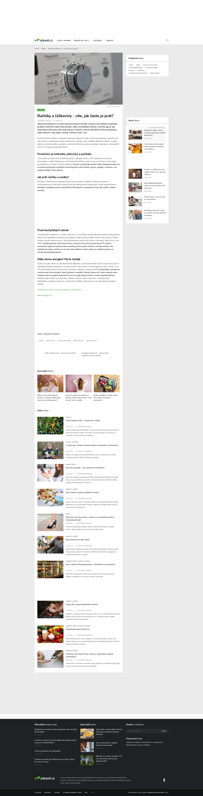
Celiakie (132, 70)
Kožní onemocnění (64, 341)
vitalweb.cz (130, 742)
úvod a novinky (64, 41)
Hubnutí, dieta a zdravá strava (78, 561)
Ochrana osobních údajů (72, 793)
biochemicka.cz (147, 742)
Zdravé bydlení (91, 341)
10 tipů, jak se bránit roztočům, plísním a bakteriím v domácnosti (92, 445)
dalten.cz (147, 745)
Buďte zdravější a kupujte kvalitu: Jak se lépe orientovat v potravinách (106, 397)
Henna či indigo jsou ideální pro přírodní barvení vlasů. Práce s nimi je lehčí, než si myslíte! (78, 397)
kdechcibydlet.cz (131, 745)
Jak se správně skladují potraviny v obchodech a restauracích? (90, 564)
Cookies (57, 793)
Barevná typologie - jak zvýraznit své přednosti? (85, 467)
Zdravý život (50, 341)
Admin (92, 793)
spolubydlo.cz (158, 742)
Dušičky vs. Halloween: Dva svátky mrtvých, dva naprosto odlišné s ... (155, 172)
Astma (131, 65)
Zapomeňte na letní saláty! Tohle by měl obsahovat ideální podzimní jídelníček (109, 731)
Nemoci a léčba (72, 489)
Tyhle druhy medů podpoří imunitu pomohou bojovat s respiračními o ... (154, 146)
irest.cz (141, 745)
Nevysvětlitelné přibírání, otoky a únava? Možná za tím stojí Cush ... (154, 185)
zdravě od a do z (81, 41)
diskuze (109, 41)
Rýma (138, 65)
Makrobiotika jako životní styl (78, 629)
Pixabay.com (47, 295)
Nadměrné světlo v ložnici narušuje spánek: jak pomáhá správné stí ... (154, 132)
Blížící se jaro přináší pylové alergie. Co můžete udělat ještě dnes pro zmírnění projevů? (48, 397)
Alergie (43, 49)
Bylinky (69, 417)
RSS (86, 793)
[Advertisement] (101, 18)
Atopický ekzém (152, 68)
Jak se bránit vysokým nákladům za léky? (82, 492)
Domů (37, 49)
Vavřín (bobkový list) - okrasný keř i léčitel (83, 420)
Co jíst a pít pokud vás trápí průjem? (48, 751)
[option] (50, 389)
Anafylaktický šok (150, 65)
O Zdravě (38, 793)
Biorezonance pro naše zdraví (77, 539)
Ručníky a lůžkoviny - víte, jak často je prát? (63, 49)
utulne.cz (138, 742)
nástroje (98, 41)
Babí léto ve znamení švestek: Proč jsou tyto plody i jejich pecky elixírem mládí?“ (109, 758)
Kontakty (47, 793)
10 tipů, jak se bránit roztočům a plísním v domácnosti (59, 289)
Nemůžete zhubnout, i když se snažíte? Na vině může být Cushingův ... (155, 212)
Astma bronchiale (136, 68)
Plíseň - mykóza (78, 341)
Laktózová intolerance (138, 73)
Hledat (163, 731)
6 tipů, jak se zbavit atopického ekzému (82, 604)
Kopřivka (141, 70)
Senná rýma (154, 73)
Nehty (68, 514)
